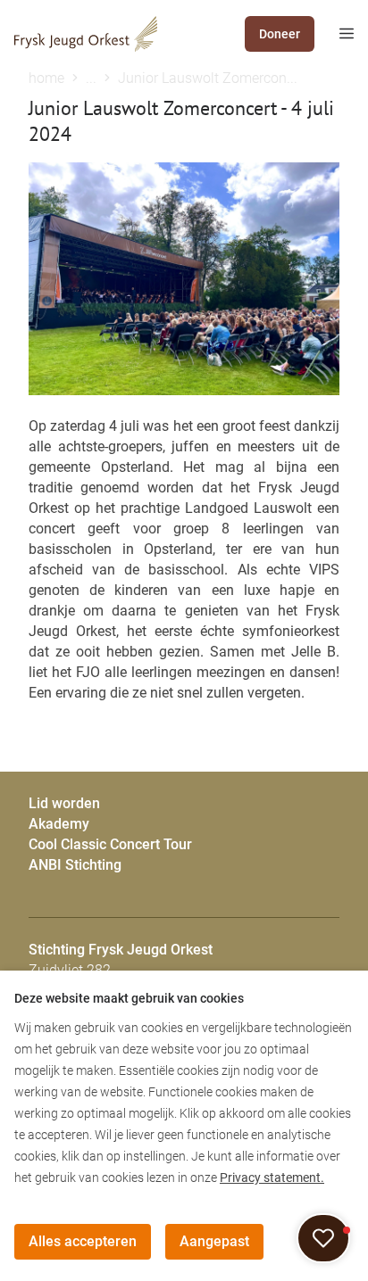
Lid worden (64, 803)
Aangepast (214, 1241)
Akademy (59, 823)
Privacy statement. (272, 1177)
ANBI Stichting (75, 864)
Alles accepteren (83, 1241)
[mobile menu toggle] (334, 34)
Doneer (279, 34)
